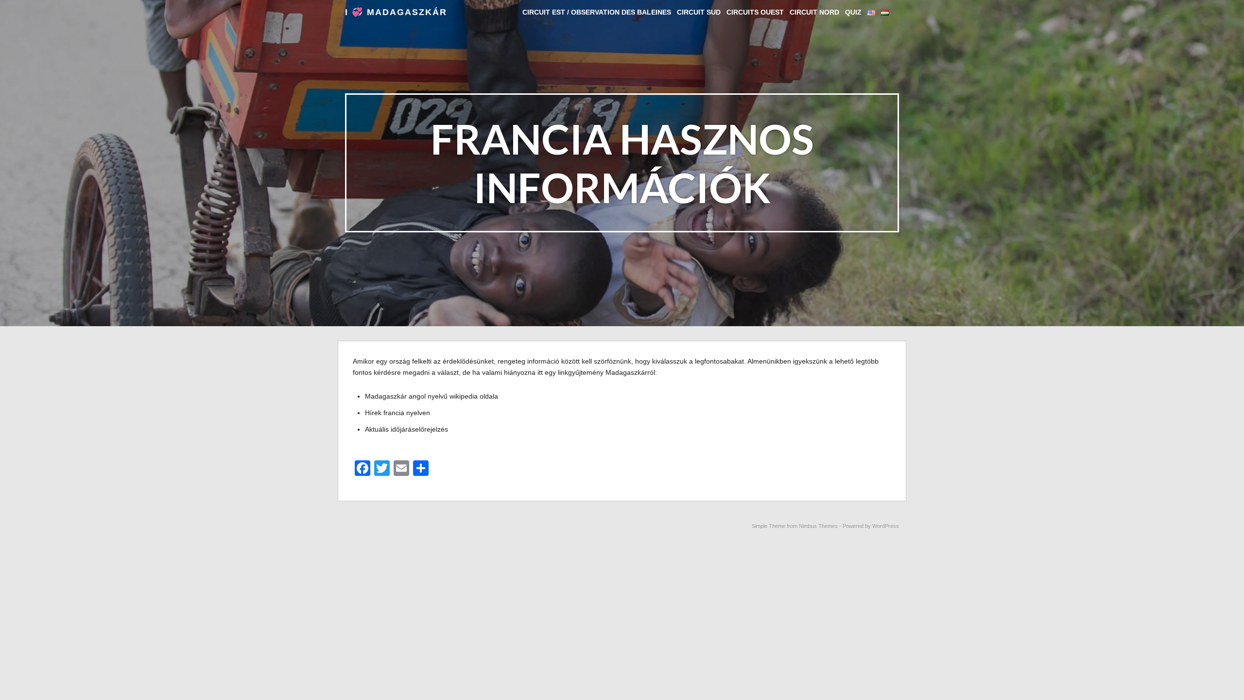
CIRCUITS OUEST (755, 12)
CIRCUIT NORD (814, 12)
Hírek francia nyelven (397, 413)
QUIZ (853, 12)
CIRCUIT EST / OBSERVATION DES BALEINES (596, 12)
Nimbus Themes (818, 526)
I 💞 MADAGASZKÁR (396, 12)
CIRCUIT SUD (699, 12)
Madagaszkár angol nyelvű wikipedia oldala (431, 396)
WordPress (885, 526)
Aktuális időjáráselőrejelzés (406, 429)
